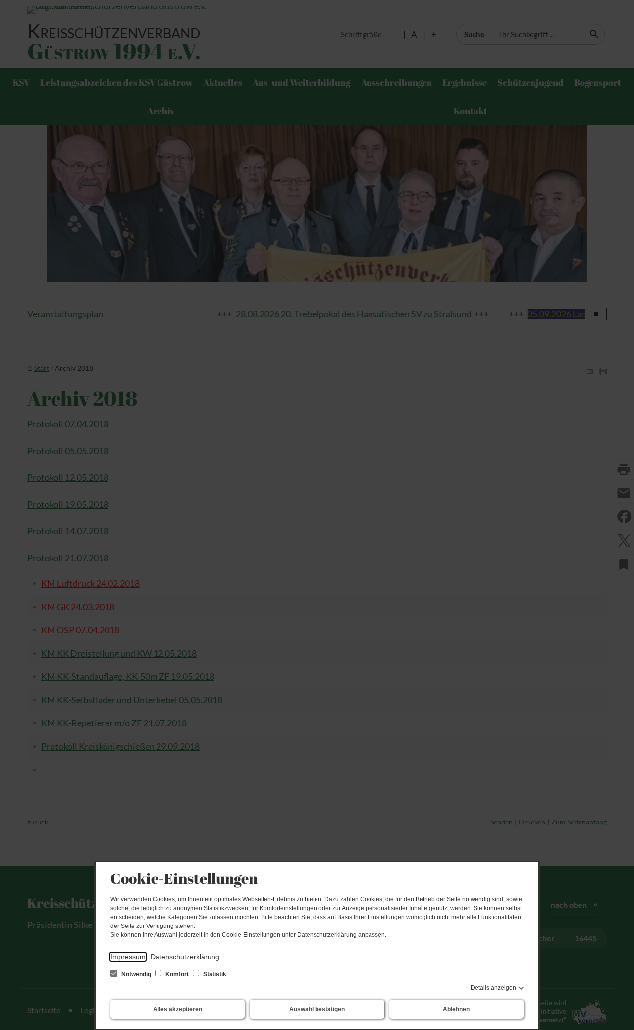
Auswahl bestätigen (317, 1009)
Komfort (177, 974)
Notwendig (136, 974)
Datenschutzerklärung (185, 957)
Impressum (128, 957)
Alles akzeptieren (177, 1009)
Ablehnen (456, 1009)
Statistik (214, 974)
